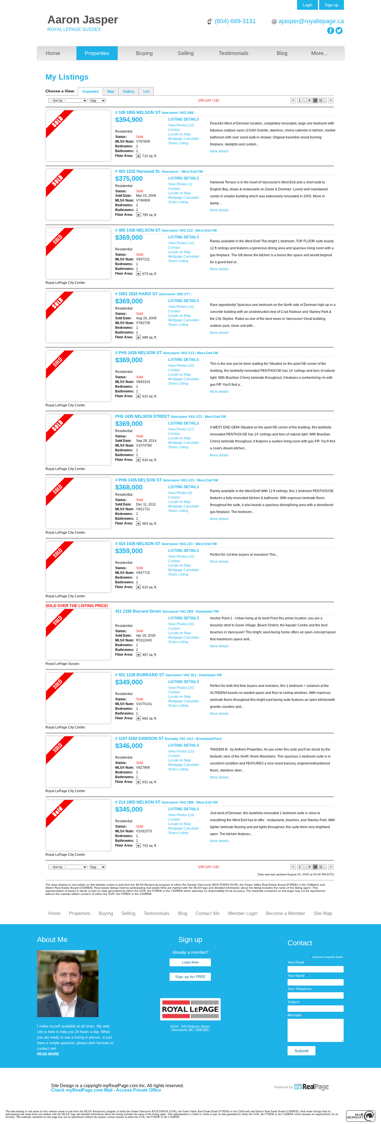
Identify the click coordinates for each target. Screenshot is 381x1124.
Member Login (242, 913)
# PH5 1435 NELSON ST (166, 352)
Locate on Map (179, 134)
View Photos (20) (181, 688)
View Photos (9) (180, 493)
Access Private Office (138, 1090)
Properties (97, 53)
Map (110, 92)
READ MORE (48, 1054)
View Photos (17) (181, 429)
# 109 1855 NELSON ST (155, 112)
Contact (174, 130)
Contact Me (208, 913)
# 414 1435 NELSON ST (166, 543)
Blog (282, 53)
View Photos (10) (181, 125)
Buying (144, 53)
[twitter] (339, 30)
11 (320, 100)
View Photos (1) (180, 184)
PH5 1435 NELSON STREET (170, 416)
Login (307, 5)
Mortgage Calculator (183, 139)
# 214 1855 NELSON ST (166, 802)
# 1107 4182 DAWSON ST (168, 738)
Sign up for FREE (190, 977)
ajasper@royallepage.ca (311, 21)
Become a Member (285, 913)
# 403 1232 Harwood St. (159, 171)
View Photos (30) (181, 624)
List (146, 92)
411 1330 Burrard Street (167, 611)
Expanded (90, 92)
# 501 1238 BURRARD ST (168, 674)
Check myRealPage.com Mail (81, 1090)
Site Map (323, 913)
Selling (186, 53)
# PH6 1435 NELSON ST (166, 480)
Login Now (190, 962)
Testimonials (234, 53)
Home (53, 53)
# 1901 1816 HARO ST (153, 293)
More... (319, 53)
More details (219, 151)
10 (315, 100)
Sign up (331, 5)
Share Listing (178, 143)
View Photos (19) (181, 815)
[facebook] (330, 30)
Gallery (128, 92)
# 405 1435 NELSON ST (166, 230)
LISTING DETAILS (183, 119)
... (304, 100)
